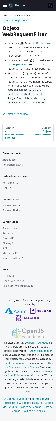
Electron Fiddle (11, 210)
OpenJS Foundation (38, 342)
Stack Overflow (11, 258)
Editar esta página (17, 114)
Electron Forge (11, 205)
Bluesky (7, 243)
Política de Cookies (34, 411)
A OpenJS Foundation (16, 398)
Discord (7, 238)
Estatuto (37, 402)
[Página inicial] (5, 15)
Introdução (9, 159)
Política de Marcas (30, 407)
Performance (10, 182)
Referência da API (12, 164)
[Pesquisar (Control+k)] (51, 5)
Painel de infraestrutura (16, 286)
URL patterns (43, 43)
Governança (9, 228)
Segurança (8, 187)
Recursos (7, 233)
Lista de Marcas (29, 367)
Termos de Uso (41, 398)
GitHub (6, 276)
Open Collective (11, 281)
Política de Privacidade (16, 402)
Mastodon (8, 253)
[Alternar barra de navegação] (4, 5)
